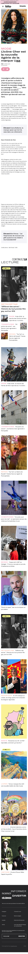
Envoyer (21, 936)
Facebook (4, 916)
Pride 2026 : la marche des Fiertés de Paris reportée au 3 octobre (17, 318)
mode (6, 48)
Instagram (4, 911)
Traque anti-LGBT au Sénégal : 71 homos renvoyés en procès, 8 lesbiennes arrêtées (13, 564)
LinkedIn (3, 920)
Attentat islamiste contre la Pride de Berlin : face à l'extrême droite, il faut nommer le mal (14, 829)
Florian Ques (6, 63)
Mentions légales (17, 916)
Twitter (3, 924)
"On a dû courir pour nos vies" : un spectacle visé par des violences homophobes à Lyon (14, 519)
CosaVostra (13, 946)
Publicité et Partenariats (19, 920)
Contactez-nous (17, 911)
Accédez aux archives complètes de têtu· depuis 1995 (10, 3)
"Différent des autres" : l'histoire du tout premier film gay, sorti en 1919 (13, 308)
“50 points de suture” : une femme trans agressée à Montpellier (12, 429)
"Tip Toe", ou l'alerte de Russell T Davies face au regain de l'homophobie (12, 474)
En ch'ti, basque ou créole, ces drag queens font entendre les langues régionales (13, 698)
